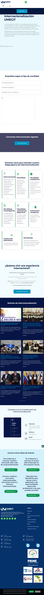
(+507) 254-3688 (7, 540)
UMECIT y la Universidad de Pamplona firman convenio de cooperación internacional (32, 388)
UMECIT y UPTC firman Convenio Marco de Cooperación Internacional (10, 387)
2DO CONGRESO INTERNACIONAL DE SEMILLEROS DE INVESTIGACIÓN (10, 323)
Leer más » (25, 335)
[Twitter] (4, 519)
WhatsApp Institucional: (30, 538)
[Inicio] (7, 509)
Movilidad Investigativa (8, 87)
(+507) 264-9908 (7, 536)
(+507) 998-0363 (7, 543)
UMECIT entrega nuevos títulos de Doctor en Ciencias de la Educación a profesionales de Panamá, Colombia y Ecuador (32, 325)
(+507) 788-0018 (29, 536)
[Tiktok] (7, 519)
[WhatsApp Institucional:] (24, 540)
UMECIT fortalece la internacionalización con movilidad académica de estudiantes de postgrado (11, 357)
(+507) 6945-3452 (30, 540)
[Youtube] (15, 519)
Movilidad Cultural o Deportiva (10, 92)
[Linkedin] (12, 519)
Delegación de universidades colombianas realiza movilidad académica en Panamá (30, 357)
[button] (3, 6)
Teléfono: (31, 432)
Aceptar (31, 591)
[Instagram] (10, 519)
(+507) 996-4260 (7, 547)
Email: (30, 437)
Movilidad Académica (7, 82)
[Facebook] (2, 519)
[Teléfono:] (26, 433)
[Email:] (26, 439)
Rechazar (37, 591)
